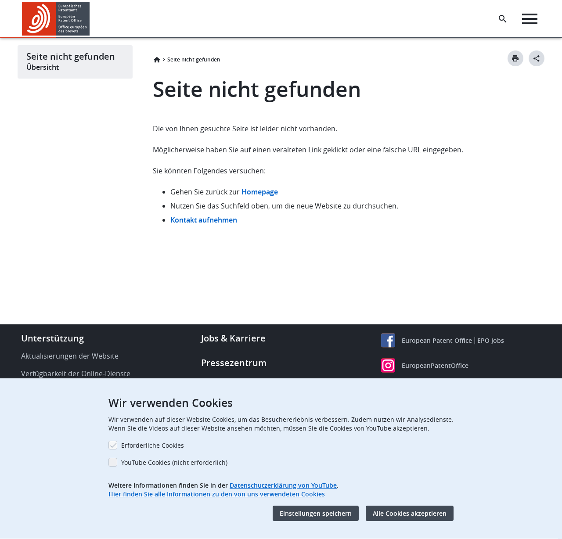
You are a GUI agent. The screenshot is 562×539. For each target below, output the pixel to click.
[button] (91, 19)
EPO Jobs (490, 340)
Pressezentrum (234, 363)
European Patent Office (437, 340)
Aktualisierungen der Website (70, 356)
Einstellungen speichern (316, 513)
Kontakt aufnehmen (203, 220)
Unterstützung (52, 338)
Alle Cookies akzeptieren (410, 513)
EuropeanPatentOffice (435, 365)
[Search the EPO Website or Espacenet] (503, 19)
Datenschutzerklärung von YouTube (283, 485)
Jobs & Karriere (233, 338)
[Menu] (529, 19)
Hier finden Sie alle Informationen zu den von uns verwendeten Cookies (216, 494)
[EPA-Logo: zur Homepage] (56, 19)
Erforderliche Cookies (152, 445)
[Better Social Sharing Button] (536, 58)
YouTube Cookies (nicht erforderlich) (174, 462)
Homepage (260, 192)
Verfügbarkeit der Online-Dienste (75, 373)
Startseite (157, 59)
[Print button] (515, 58)
